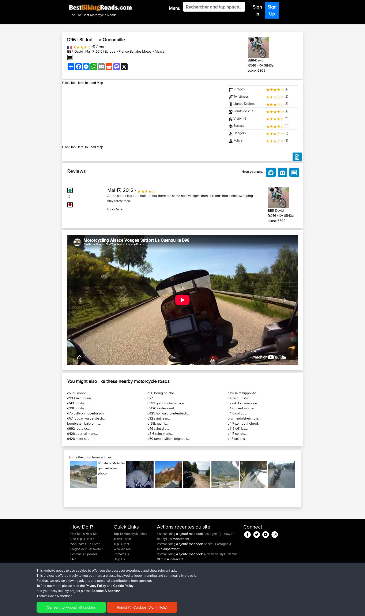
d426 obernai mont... (82, 433)
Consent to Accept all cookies (71, 607)
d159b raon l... (157, 423)
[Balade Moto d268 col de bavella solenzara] (253, 474)
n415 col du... (237, 413)
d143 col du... (76, 403)
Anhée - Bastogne (216, 544)
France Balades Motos (135, 51)
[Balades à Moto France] (69, 46)
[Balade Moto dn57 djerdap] (196, 474)
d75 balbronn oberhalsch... (86, 413)
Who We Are (122, 549)
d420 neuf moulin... (242, 408)
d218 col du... (76, 408)
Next (301, 474)
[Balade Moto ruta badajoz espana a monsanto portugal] (83, 474)
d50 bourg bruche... (162, 393)
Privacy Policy (96, 585)
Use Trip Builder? (82, 539)
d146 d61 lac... (238, 428)
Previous (63, 474)
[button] (80, 300)
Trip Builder (121, 544)
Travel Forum (123, 539)
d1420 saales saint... (162, 408)
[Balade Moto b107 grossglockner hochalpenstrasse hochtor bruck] (225, 474)
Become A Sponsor (83, 554)
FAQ (73, 559)
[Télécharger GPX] (297, 157)
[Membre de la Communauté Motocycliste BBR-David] (258, 46)
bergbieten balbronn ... (84, 423)
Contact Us (121, 554)
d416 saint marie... (160, 433)
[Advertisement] (142, 114)
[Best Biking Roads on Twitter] (256, 534)
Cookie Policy (123, 585)
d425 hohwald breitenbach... (168, 413)
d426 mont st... (78, 438)
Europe (110, 51)
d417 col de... (237, 433)
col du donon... (78, 393)
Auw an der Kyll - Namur (220, 554)
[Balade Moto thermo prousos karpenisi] (140, 474)
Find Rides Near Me (83, 534)
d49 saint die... (158, 428)
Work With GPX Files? (85, 544)
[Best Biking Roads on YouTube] (265, 534)
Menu (174, 8)
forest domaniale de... (244, 403)
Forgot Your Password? (86, 549)
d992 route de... (79, 428)
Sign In (257, 10)
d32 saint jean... (159, 418)
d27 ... (151, 398)
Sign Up (271, 10)
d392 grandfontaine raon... (167, 403)
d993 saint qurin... (80, 398)
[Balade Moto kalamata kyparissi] (281, 474)
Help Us (119, 559)
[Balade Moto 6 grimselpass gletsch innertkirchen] (111, 474)
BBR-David (75, 51)
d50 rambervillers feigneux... (168, 438)
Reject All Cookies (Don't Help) (142, 607)
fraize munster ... (240, 398)
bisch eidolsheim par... (244, 418)
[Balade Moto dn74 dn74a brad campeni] (168, 474)
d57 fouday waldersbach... (86, 418)
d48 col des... (237, 438)
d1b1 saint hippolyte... (243, 393)
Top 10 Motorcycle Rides (130, 534)
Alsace (160, 51)
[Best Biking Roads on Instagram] (275, 534)
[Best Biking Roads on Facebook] (247, 534)
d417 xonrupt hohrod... (244, 423)
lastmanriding (166, 534)
